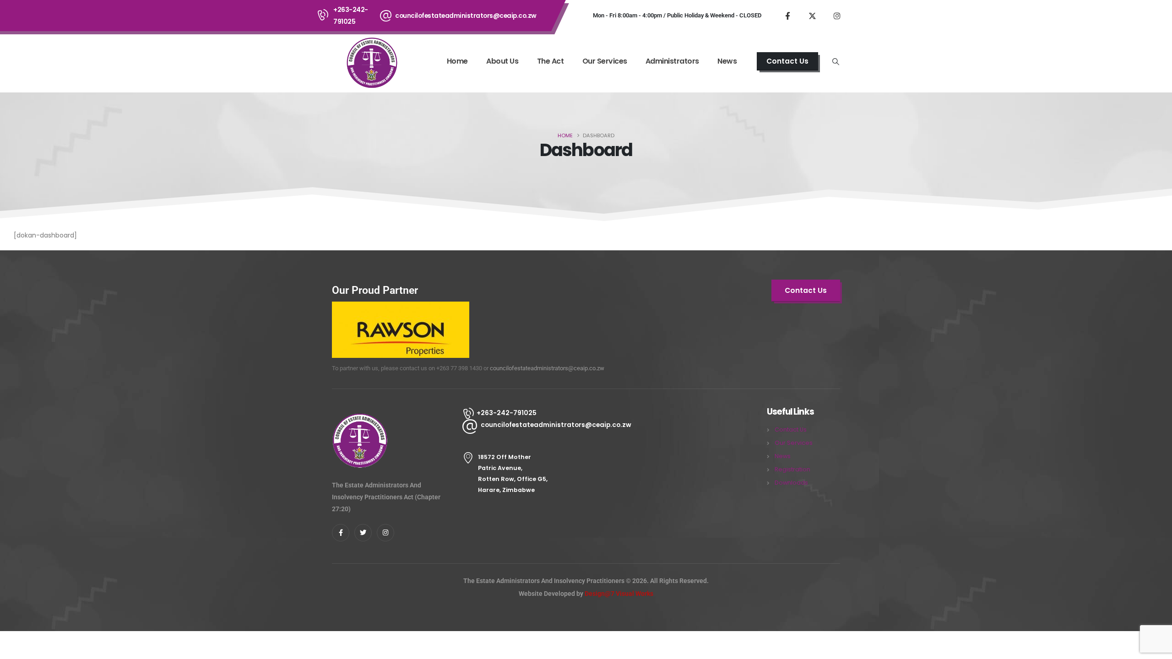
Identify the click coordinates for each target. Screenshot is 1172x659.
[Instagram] (837, 16)
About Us (502, 61)
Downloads (791, 482)
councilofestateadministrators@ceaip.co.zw (466, 15)
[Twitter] (363, 532)
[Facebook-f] (340, 532)
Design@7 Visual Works (619, 593)
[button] (836, 62)
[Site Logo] (371, 62)
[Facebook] (787, 16)
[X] (812, 16)
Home (457, 61)
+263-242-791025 (350, 15)
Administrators (672, 61)
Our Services (604, 61)
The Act (550, 61)
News (727, 61)
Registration (792, 469)
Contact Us (791, 429)
